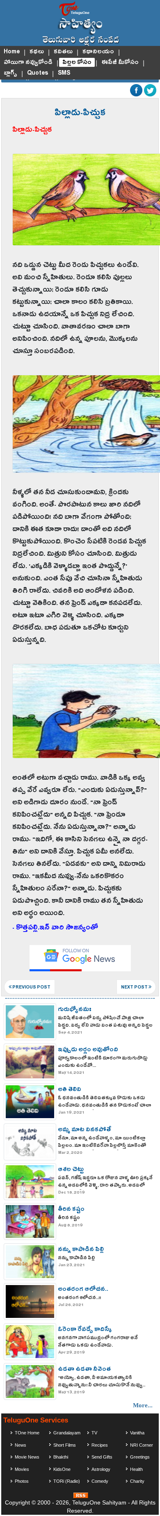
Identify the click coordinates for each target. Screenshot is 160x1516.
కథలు (37, 51)
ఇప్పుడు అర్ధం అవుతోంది (88, 1050)
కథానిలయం (98, 51)
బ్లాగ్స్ (10, 73)
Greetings (140, 1456)
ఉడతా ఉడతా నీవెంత (84, 1370)
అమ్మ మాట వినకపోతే (84, 1130)
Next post (135, 988)
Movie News (27, 1456)
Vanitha (137, 1432)
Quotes (37, 73)
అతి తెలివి (69, 1090)
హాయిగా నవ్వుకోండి (28, 62)
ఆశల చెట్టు (71, 1170)
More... (143, 1405)
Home (12, 51)
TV (94, 1432)
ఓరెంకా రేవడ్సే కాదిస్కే (85, 1330)
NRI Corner (141, 1445)
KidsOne (62, 1469)
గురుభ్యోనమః (74, 1010)
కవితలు (63, 51)
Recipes (99, 1445)
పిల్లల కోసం (76, 62)
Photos (22, 1481)
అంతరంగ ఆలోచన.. (83, 1290)
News (20, 1445)
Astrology (100, 1469)
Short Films (64, 1445)
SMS (64, 73)
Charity (137, 1481)
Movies (22, 1469)
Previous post (30, 988)
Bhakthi (60, 1456)
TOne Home (27, 1432)
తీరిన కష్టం (71, 1210)
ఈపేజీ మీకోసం (120, 62)
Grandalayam (66, 1432)
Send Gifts (101, 1456)
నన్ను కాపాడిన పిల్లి (81, 1250)
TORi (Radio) (66, 1481)
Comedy (99, 1481)
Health (136, 1469)
